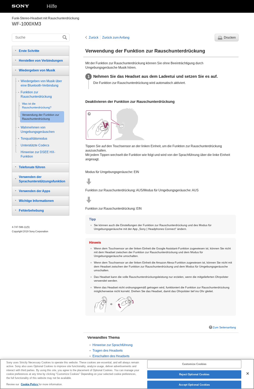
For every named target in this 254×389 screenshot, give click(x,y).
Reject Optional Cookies (194, 374)
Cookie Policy (30, 384)
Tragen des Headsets (107, 350)
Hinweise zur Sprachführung (112, 345)
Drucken (230, 37)
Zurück (93, 37)
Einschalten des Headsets (110, 356)
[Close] (247, 373)
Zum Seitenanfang (224, 327)
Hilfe (52, 6)
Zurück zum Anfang (115, 37)
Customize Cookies (194, 364)
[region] (127, 374)
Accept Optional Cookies (194, 384)
